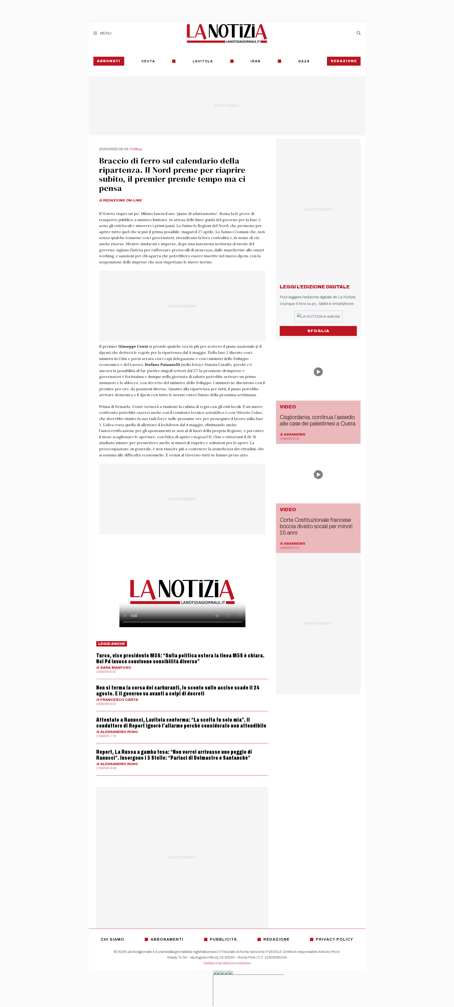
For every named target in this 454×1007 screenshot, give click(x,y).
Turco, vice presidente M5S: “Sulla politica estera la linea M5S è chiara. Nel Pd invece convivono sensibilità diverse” (180, 658)
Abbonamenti (167, 939)
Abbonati (108, 61)
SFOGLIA (318, 331)
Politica (136, 149)
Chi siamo (112, 939)
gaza (304, 61)
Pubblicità (223, 939)
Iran (256, 61)
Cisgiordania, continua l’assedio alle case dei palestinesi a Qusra (317, 420)
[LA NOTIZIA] (227, 33)
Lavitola (203, 61)
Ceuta (148, 61)
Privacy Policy (334, 939)
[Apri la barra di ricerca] (358, 33)
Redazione (344, 61)
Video (288, 406)
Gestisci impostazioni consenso (227, 963)
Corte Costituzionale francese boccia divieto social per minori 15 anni (316, 526)
